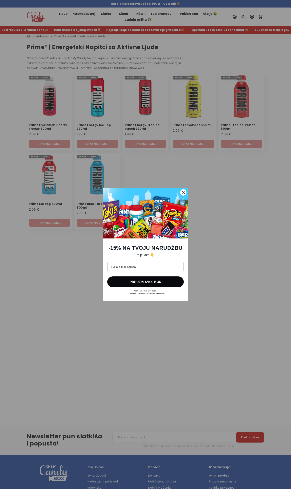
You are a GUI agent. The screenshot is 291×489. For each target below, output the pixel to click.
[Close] (183, 192)
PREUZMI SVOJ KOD (145, 282)
